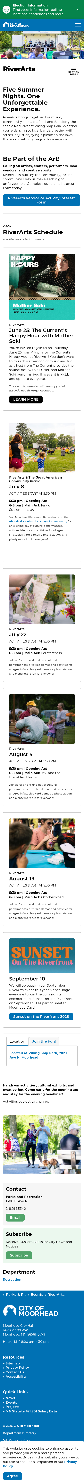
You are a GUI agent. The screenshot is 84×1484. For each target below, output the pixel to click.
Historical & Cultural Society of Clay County (38, 521)
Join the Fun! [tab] (44, 1041)
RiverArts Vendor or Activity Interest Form (41, 200)
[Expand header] (78, 25)
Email (15, 1217)
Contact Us (15, 1372)
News (10, 1398)
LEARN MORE (25, 399)
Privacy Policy (17, 1367)
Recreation (12, 1279)
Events (11, 1402)
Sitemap (13, 1363)
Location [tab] (17, 1041)
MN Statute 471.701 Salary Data (31, 1411)
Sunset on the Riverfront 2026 (41, 1016)
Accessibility (16, 1376)
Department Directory (19, 1433)
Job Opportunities (16, 1440)
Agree (12, 1476)
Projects (12, 1407)
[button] (42, 1144)
